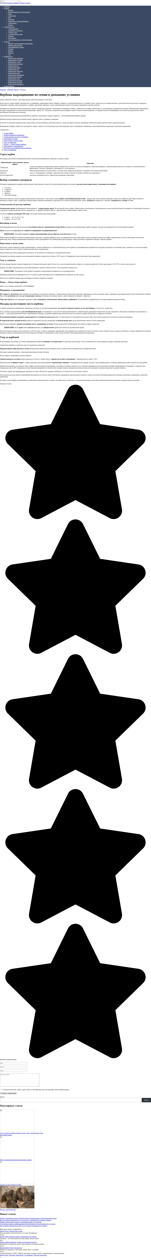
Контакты (19, 1255)
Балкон (10, 10)
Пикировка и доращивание (13, 146)
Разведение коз (13, 66)
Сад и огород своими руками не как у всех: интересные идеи (21, 1133)
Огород (10, 49)
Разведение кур (13, 69)
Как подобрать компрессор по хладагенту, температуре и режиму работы (25, 1220)
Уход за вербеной (10, 150)
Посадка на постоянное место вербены (17, 148)
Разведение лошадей (15, 71)
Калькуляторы (9, 86)
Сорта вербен (9, 133)
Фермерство (8, 56)
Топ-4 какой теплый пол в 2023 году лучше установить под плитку (23, 1226)
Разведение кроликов (15, 58)
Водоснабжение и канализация (19, 12)
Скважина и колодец (15, 30)
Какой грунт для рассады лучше (11, 1231)
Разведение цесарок (15, 82)
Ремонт (6, 8)
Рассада (11, 53)
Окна (10, 14)
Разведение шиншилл (15, 84)
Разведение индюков (15, 64)
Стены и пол (12, 32)
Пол (9, 18)
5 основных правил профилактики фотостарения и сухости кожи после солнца (27, 1224)
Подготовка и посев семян (13, 141)
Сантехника (12, 23)
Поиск (2, 1097)
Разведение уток (14, 79)
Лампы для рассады (15, 45)
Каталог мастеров (40, 1255)
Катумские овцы (6, 1135)
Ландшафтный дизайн (16, 47)
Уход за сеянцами (10, 142)
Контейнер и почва (11, 139)
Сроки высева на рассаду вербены (16, 137)
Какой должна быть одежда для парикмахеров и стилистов (20, 1222)
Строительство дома (15, 34)
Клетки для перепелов (8, 1209)
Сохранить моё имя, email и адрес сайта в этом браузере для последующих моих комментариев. (35, 1089)
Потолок (11, 19)
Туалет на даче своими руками (10, 1185)
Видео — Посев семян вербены (15, 144)
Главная (7, 6)
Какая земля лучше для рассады (11, 1248)
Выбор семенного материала (14, 135)
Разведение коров (14, 67)
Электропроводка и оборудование (20, 40)
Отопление (12, 16)
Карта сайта (4, 1255)
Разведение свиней (15, 77)
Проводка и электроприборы (18, 21)
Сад (9, 55)
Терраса (11, 36)
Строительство (9, 27)
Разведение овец (14, 73)
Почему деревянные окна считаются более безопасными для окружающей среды (28, 1218)
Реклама (12, 1255)
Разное (10, 25)
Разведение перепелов (16, 75)
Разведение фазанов (15, 80)
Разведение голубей (15, 60)
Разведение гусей (14, 62)
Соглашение (28, 1255)
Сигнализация (13, 29)
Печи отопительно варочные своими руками (15, 1160)
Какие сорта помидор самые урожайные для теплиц (18, 1237)
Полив (10, 51)
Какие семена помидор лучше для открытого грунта (18, 1242)
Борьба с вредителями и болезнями (20, 43)
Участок (7, 42)
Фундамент (12, 38)
